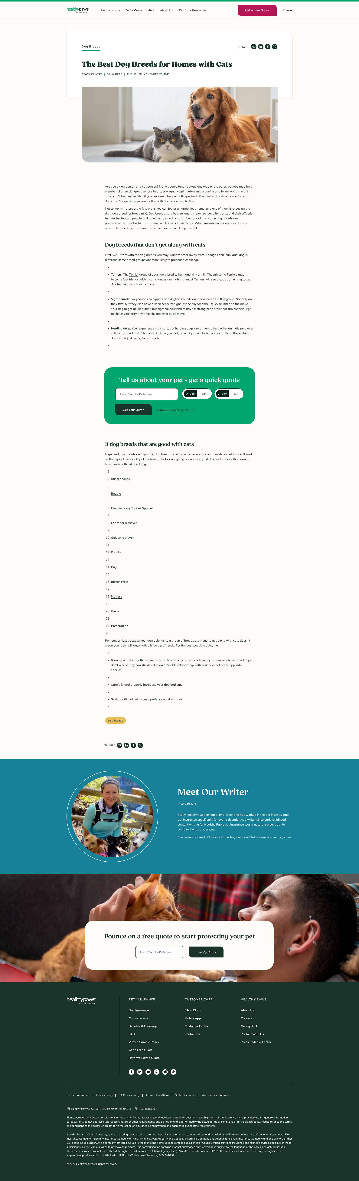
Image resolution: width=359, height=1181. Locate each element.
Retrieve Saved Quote (144, 1058)
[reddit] (165, 1072)
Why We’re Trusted (140, 10)
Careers (246, 1018)
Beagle (116, 493)
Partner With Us (252, 1034)
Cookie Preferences (78, 1095)
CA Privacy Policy (129, 1095)
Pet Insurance (110, 10)
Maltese (116, 596)
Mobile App (193, 1018)
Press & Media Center (256, 1042)
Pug (114, 567)
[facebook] (267, 46)
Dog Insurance (139, 1010)
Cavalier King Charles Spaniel (132, 508)
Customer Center (196, 1026)
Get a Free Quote (141, 1050)
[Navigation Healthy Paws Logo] (78, 10)
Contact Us (192, 1034)
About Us (166, 10)
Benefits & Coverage (143, 1026)
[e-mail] (253, 46)
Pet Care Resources (193, 10)
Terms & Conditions (157, 1095)
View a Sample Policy (144, 1042)
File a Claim (193, 1010)
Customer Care (199, 999)
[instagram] (156, 1072)
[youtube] (148, 1072)
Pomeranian (119, 626)
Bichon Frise (119, 582)
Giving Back (249, 1026)
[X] (274, 46)
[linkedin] (260, 46)
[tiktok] (173, 1072)
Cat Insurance (138, 1018)
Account (288, 10)
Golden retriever (122, 537)
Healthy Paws (254, 999)
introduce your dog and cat (162, 684)
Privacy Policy (104, 1095)
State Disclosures (185, 1095)
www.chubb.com (124, 1147)
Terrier (134, 274)
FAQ (132, 1034)
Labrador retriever (124, 523)
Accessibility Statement (216, 1095)
